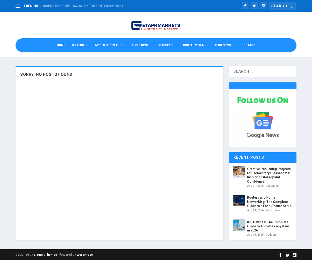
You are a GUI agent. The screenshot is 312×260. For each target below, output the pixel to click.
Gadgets (165, 45)
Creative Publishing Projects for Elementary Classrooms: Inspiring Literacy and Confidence (269, 175)
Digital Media (193, 45)
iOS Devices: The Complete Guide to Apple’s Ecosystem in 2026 (268, 226)
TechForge (140, 45)
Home (61, 45)
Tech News (222, 45)
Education (272, 185)
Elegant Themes (45, 254)
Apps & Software (108, 45)
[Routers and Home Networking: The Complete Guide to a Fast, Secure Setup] (239, 200)
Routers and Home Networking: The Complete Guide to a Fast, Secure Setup (269, 201)
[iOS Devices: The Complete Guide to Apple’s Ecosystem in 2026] (239, 225)
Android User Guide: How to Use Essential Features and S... (84, 6)
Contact (248, 45)
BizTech (78, 45)
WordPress (85, 254)
